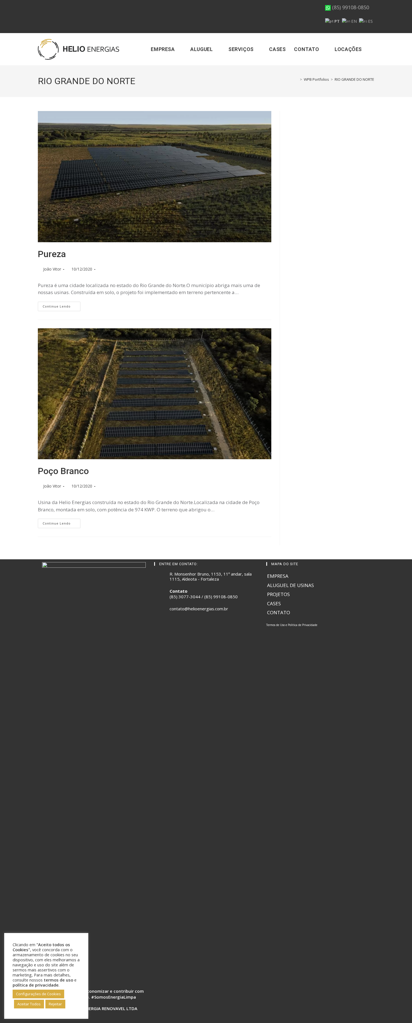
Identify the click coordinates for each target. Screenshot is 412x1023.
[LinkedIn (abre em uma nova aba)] (56, 17)
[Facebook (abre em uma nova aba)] (41, 17)
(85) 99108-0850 (350, 7)
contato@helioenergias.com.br (199, 608)
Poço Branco (63, 471)
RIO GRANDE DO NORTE (354, 79)
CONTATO (278, 612)
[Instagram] (164, 626)
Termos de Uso (275, 625)
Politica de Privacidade (302, 625)
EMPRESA (277, 576)
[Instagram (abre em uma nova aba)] (48, 17)
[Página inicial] (296, 79)
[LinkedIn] (171, 626)
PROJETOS (278, 594)
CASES (274, 603)
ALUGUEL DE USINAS (290, 585)
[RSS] (177, 626)
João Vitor (52, 269)
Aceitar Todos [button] (29, 1003)
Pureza (52, 254)
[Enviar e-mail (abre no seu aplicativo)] (64, 17)
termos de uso (58, 980)
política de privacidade (36, 985)
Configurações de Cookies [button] (38, 993)
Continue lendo (61, 306)
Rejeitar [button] (55, 1003)
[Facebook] (157, 626)
